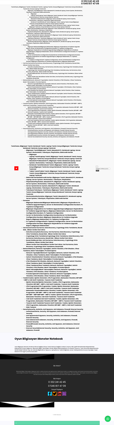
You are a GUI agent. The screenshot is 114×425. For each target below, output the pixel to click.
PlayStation (52, 32)
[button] (108, 419)
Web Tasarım (31, 126)
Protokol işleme (53, 100)
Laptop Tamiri (56, 16)
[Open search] (97, 167)
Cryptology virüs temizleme (53, 71)
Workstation (53, 42)
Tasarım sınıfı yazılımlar (53, 124)
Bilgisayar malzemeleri (53, 47)
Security (53, 309)
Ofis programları (54, 111)
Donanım (26, 200)
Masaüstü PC (52, 19)
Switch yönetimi (54, 87)
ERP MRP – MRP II (54, 117)
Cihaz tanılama (53, 94)
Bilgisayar (33, 154)
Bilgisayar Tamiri (54, 11)
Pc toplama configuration (53, 60)
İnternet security (53, 137)
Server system (53, 35)
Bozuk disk (54, 74)
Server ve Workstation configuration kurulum (53, 56)
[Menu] (22, 140)
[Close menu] (20, 143)
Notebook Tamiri (54, 22)
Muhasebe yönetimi (53, 114)
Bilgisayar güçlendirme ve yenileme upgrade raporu (54, 51)
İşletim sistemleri (54, 108)
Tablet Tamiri (54, 26)
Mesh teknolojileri (52, 97)
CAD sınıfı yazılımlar (54, 121)
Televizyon (53, 39)
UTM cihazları (53, 91)
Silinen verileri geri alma (54, 77)
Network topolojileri (52, 84)
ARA (97, 170)
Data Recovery (54, 67)
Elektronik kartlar (53, 29)
